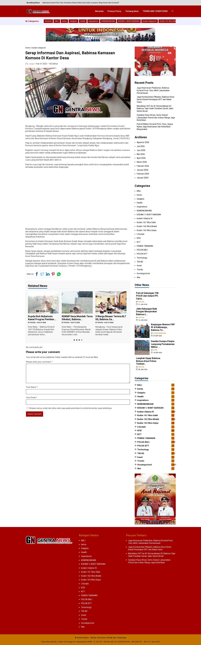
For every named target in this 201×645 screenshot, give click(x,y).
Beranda (99, 11)
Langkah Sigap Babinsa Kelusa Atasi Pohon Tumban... (148, 361)
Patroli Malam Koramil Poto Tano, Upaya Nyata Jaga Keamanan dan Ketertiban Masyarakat (155, 126)
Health (82, 21)
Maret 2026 (142, 162)
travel (139, 265)
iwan (155, 350)
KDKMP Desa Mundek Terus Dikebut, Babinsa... (77, 318)
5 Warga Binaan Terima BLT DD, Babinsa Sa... (110, 318)
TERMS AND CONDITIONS (155, 11)
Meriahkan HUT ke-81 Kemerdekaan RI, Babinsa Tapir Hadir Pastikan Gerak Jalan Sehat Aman (155, 108)
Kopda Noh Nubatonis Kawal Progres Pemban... (42, 318)
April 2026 (141, 158)
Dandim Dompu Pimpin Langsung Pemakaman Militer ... (162, 344)
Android (48, 21)
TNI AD (140, 261)
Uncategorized (143, 273)
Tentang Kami (132, 11)
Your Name (31, 387)
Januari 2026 (142, 170)
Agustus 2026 (143, 142)
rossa (31, 64)
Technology (142, 258)
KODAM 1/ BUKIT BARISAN (128, 21)
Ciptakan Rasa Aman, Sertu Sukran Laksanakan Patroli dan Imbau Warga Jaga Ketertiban (156, 117)
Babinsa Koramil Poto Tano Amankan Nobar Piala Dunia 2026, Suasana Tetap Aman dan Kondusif (81, 3)
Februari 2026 (143, 166)
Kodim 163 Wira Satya (146, 230)
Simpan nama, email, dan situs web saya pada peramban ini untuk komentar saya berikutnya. (70, 408)
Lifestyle (140, 234)
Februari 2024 (143, 174)
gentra (141, 302)
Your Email (31, 397)
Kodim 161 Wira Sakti (168, 21)
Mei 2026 (141, 154)
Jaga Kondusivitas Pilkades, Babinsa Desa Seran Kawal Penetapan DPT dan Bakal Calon (155, 99)
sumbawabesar (159, 333)
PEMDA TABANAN (145, 246)
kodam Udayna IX (149, 21)
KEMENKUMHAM (108, 21)
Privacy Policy (114, 11)
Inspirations (93, 21)
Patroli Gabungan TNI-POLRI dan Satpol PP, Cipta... (147, 296)
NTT (139, 242)
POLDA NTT (142, 254)
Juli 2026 (141, 146)
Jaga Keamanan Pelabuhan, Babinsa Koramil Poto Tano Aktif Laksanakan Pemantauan (153, 90)
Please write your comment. (38, 362)
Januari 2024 (142, 177)
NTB (139, 238)
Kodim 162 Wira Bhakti (147, 226)
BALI (57, 21)
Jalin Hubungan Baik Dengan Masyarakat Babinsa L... (146, 311)
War (138, 277)
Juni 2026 (141, 150)
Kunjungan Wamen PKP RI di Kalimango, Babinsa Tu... (163, 327)
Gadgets (73, 21)
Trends (140, 269)
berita (64, 21)
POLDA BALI (142, 250)
